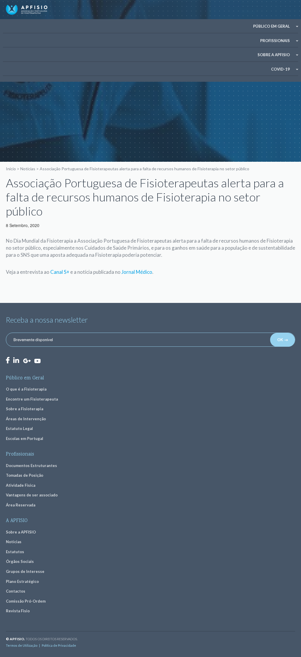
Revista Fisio (18, 610)
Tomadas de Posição (24, 475)
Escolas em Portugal (24, 438)
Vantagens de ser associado (32, 495)
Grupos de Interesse (25, 571)
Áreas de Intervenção (26, 418)
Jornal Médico (136, 272)
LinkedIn (16, 360)
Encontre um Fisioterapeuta (32, 399)
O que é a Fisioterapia (26, 389)
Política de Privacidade (59, 645)
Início (11, 168)
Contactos (15, 591)
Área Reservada (20, 505)
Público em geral (271, 26)
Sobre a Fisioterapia (24, 408)
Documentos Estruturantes (31, 465)
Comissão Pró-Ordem (26, 601)
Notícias (27, 168)
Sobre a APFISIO (273, 54)
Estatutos (15, 551)
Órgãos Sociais (20, 561)
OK (280, 339)
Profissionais (275, 40)
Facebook (7, 360)
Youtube (37, 361)
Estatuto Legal (19, 428)
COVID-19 (280, 69)
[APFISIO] (26, 10)
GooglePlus (27, 361)
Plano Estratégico (22, 581)
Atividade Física (20, 485)
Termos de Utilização (21, 645)
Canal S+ (59, 272)
